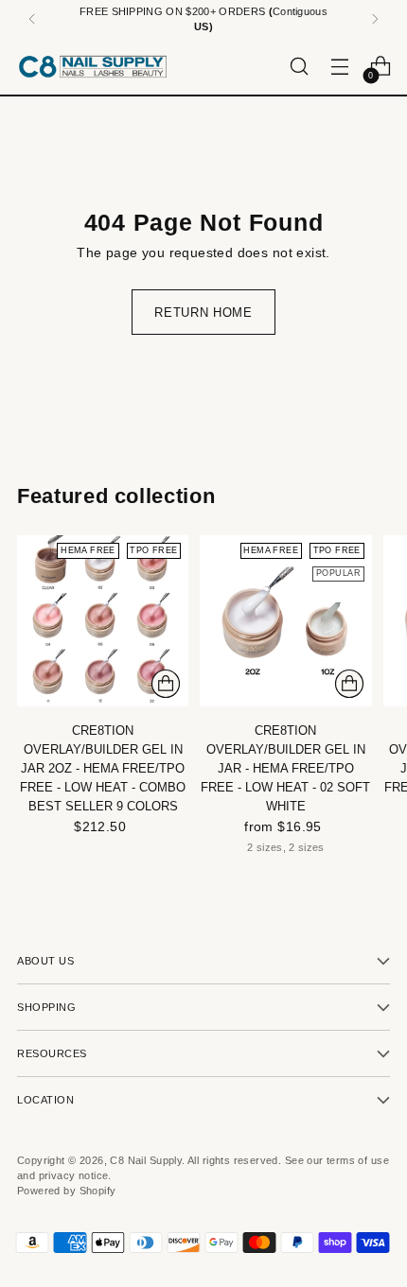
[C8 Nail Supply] (92, 66)
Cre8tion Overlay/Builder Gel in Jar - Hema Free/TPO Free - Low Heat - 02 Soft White (285, 768)
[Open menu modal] (339, 66)
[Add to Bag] (165, 683)
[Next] (375, 19)
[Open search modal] (298, 66)
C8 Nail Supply (146, 1160)
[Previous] (32, 19)
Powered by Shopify (66, 1190)
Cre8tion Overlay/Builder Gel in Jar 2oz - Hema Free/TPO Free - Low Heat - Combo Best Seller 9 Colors (103, 768)
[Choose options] (349, 683)
